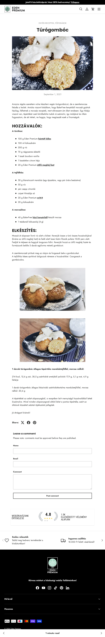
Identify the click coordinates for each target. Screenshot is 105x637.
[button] (93, 9)
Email (15, 458)
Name (15, 445)
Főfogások (60, 23)
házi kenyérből (40, 217)
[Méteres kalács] (101, 633)
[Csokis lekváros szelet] (3, 633)
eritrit (40, 197)
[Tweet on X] (23, 423)
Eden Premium (16, 628)
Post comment (52, 495)
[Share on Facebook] (29, 423)
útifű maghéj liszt (45, 164)
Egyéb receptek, (47, 23)
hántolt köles (44, 138)
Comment (17, 471)
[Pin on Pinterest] (35, 423)
